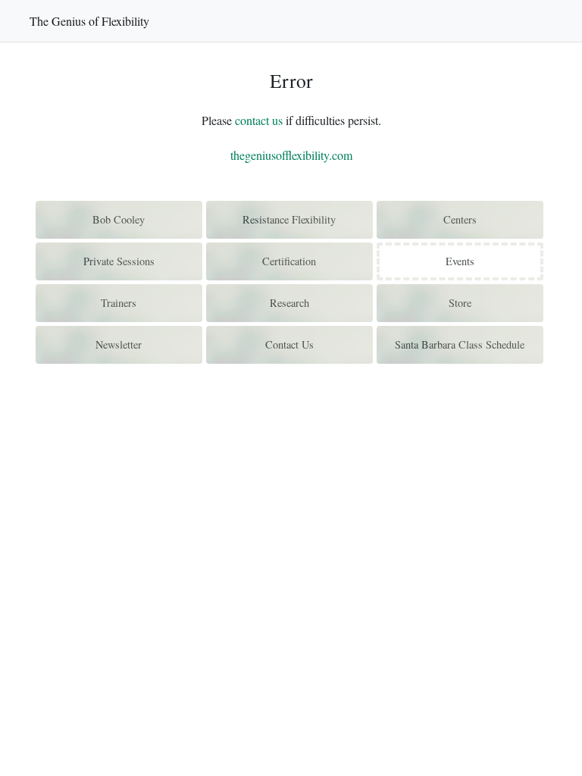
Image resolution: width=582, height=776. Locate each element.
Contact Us (289, 344)
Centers (460, 219)
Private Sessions (119, 261)
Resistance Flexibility (289, 219)
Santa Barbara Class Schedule (459, 344)
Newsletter (118, 344)
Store (460, 303)
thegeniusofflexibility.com (291, 155)
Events (460, 261)
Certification (289, 261)
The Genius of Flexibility (89, 21)
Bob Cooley (118, 219)
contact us (259, 120)
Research (289, 303)
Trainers (118, 303)
